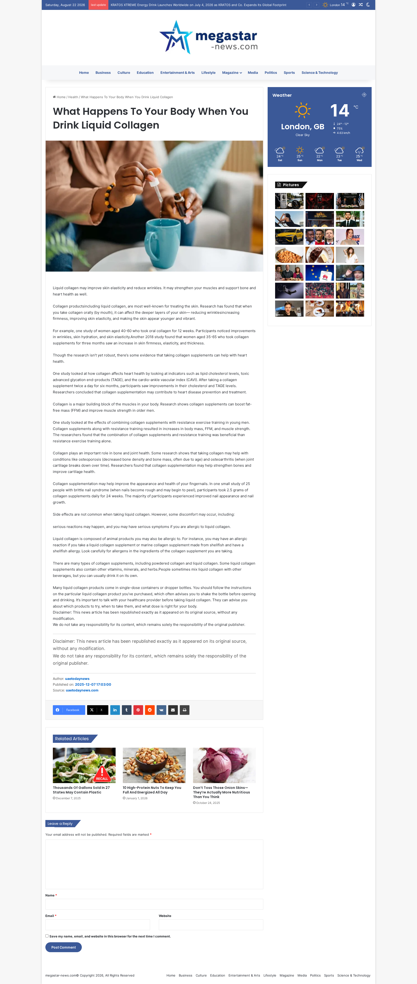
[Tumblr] (127, 710)
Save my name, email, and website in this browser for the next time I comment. (110, 936)
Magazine (230, 72)
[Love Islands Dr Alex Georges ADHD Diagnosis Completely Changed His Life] (289, 308)
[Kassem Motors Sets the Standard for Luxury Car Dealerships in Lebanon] (289, 237)
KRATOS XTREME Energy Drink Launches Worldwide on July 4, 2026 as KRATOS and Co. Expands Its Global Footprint (198, 5)
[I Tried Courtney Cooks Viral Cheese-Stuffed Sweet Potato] (320, 255)
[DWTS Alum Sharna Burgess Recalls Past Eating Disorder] (350, 237)
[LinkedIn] (115, 710)
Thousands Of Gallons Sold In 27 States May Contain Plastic (81, 790)
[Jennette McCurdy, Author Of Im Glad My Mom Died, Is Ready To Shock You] (350, 255)
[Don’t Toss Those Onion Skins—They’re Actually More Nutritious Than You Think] (224, 765)
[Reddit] (150, 710)
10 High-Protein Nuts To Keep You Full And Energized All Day (152, 790)
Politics (271, 72)
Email (50, 916)
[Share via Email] (173, 710)
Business (103, 72)
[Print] (184, 710)
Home (84, 72)
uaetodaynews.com (82, 690)
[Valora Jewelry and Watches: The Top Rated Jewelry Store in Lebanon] (320, 219)
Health (73, 97)
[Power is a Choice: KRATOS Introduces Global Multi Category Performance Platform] (289, 201)
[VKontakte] (161, 710)
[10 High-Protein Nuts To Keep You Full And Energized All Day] (154, 765)
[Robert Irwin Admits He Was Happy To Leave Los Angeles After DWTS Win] (350, 291)
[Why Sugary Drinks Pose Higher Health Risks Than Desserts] (320, 308)
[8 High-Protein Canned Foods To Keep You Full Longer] (289, 255)
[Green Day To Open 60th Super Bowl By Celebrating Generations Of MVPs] (350, 308)
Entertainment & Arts (177, 72)
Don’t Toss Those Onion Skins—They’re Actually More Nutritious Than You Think (221, 792)
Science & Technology (320, 72)
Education (145, 72)
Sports (289, 72)
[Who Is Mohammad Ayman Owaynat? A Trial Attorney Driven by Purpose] (350, 219)
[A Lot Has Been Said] (320, 237)
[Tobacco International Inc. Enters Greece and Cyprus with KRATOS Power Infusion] (350, 201)
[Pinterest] (138, 710)
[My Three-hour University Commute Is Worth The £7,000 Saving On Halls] (350, 273)
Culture (124, 72)
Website (165, 916)
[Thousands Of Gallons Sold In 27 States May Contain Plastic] (84, 765)
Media (253, 72)
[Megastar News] (208, 38)
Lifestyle (208, 72)
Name (51, 895)
